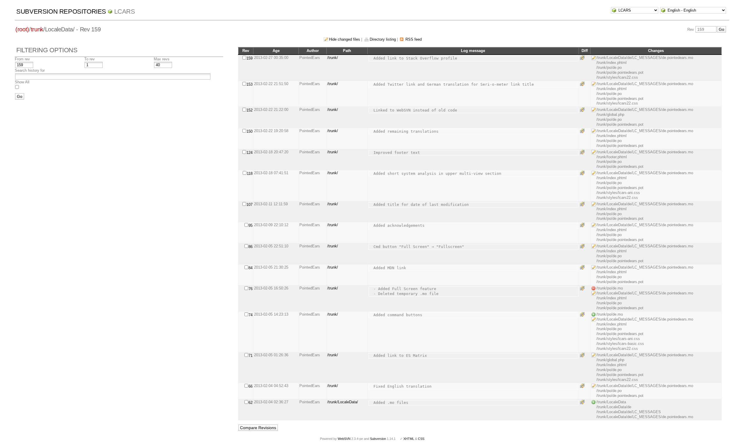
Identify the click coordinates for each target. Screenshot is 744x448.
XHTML (408, 438)
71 (250, 355)
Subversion (378, 438)
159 (249, 58)
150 (249, 131)
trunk (37, 29)
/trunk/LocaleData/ (342, 402)
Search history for (30, 70)
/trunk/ (332, 57)
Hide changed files (344, 39)
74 (250, 315)
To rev (89, 59)
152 (249, 110)
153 (249, 84)
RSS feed (413, 39)
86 (250, 246)
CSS (421, 438)
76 (250, 289)
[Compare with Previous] (583, 57)
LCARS (124, 11)
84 (250, 268)
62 (250, 402)
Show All (22, 82)
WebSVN (344, 438)
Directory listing (383, 39)
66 (250, 386)
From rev (22, 59)
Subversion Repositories (61, 11)
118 (250, 173)
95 (250, 225)
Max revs (161, 59)
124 (249, 152)
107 (249, 204)
